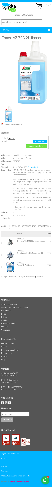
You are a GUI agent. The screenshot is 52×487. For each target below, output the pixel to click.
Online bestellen (7, 344)
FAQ (3, 360)
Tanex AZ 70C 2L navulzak (27, 265)
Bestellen (39, 277)
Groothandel (6, 311)
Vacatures (5, 330)
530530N (20, 239)
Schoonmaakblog (9, 304)
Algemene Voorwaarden (10, 454)
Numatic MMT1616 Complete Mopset (31, 241)
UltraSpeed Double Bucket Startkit (30, 253)
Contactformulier (8, 323)
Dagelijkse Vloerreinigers (22, 155)
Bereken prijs (40, 141)
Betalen (4, 356)
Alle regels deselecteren (26, 277)
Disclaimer (5, 459)
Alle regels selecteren (8, 277)
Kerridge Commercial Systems (19, 482)
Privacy (4, 317)
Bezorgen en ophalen (10, 350)
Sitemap (4, 471)
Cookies (4, 466)
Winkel (4, 347)
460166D (20, 251)
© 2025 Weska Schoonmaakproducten (16, 476)
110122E (20, 263)
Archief (4, 320)
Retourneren (6, 353)
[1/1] (9, 121)
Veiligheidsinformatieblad (13, 124)
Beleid (3, 314)
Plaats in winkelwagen (36, 146)
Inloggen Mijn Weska (24, 15)
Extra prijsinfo (33, 167)
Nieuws (4, 327)
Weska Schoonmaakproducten (14, 307)
